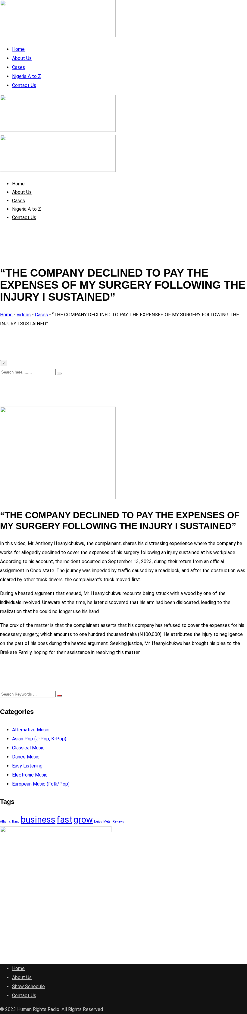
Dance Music (25, 757)
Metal (107, 821)
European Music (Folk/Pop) (41, 784)
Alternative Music (30, 730)
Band (16, 821)
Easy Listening (27, 766)
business (38, 819)
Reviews (118, 821)
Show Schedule (28, 986)
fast (64, 819)
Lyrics (98, 821)
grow (83, 819)
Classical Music (28, 748)
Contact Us (24, 85)
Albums (5, 821)
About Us (22, 58)
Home (18, 49)
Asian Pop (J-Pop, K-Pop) (39, 739)
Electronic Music (30, 775)
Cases (18, 67)
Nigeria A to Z (26, 76)
